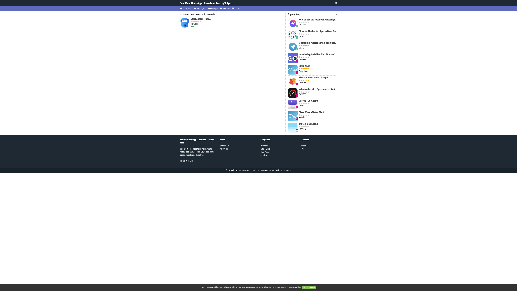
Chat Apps (214, 8)
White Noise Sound (308, 124)
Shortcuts (226, 8)
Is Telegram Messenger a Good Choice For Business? (318, 42)
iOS (302, 149)
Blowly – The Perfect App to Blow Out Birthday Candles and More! (318, 31)
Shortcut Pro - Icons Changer (313, 77)
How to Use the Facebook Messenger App (318, 19)
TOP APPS (187, 8)
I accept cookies (309, 287)
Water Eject (200, 8)
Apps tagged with (203, 14)
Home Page (184, 14)
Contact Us (224, 146)
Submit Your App (186, 161)
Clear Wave (304, 66)
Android (237, 8)
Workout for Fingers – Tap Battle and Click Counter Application (201, 19)
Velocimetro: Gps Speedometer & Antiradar (318, 89)
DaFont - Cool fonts (308, 100)
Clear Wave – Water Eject (311, 112)
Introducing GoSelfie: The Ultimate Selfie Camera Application (318, 54)
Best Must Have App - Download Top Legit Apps (206, 3)
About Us (224, 149)
